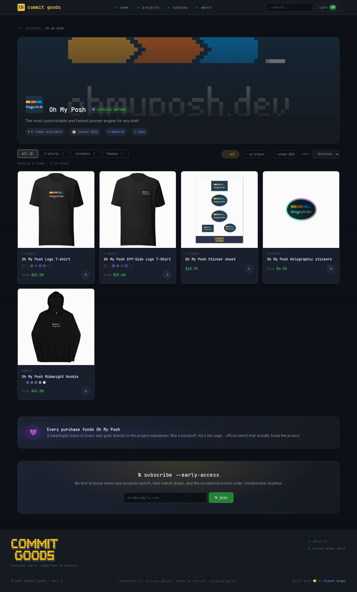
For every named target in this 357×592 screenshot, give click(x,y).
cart (327, 7)
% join (221, 497)
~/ (19, 28)
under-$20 (284, 154)
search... (279, 7)
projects (148, 7)
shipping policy (223, 581)
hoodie (115, 154)
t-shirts (54, 154)
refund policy (130, 581)
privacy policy (159, 581)
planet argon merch (327, 549)
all (27, 154)
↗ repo (139, 132)
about (203, 7)
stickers (85, 154)
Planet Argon (335, 581)
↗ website (116, 132)
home (122, 7)
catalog (177, 7)
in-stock (254, 154)
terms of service (190, 581)
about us (317, 541)
